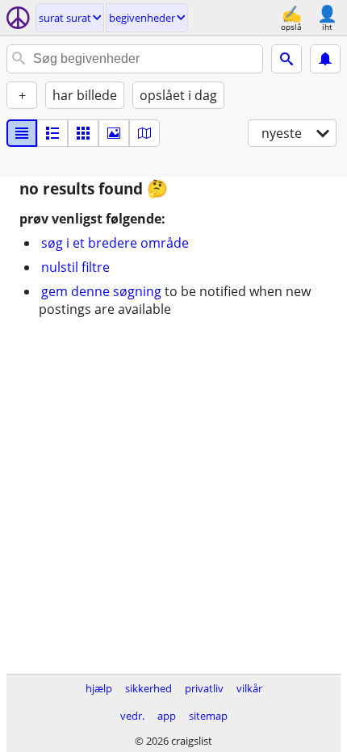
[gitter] (83, 133)
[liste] (21, 133)
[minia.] (52, 133)
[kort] (144, 133)
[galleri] (113, 133)
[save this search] (325, 58)
